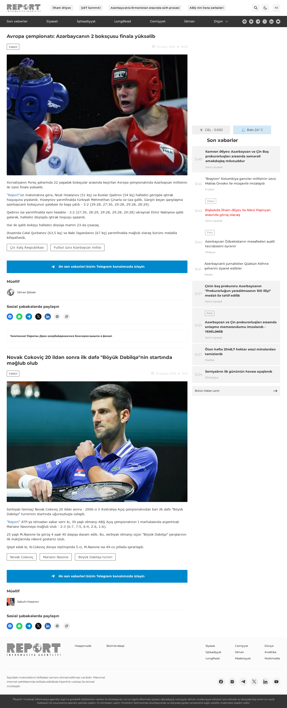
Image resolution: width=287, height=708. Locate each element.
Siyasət (210, 645)
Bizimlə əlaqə (115, 645)
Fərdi (13, 47)
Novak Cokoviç (21, 557)
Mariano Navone (55, 557)
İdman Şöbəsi (26, 292)
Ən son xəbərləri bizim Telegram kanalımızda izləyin (102, 267)
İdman (239, 652)
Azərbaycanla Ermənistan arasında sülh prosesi (145, 7)
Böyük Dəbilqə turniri (95, 557)
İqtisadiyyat (213, 652)
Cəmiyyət (241, 645)
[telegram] (258, 21)
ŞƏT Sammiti (90, 7)
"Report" (13, 195)
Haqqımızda (83, 645)
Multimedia (272, 658)
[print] (57, 316)
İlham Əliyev (62, 7)
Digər (218, 21)
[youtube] (278, 21)
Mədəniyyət (243, 658)
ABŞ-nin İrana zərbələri (206, 7)
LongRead (213, 658)
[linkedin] (271, 21)
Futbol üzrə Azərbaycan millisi (77, 247)
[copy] (66, 316)
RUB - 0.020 (213, 130)
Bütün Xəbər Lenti (207, 390)
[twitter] (265, 21)
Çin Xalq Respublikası (27, 247)
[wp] (19, 316)
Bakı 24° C (255, 130)
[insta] (251, 21)
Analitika (270, 652)
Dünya (269, 645)
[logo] (24, 8)
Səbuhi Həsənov (28, 601)
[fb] (244, 21)
